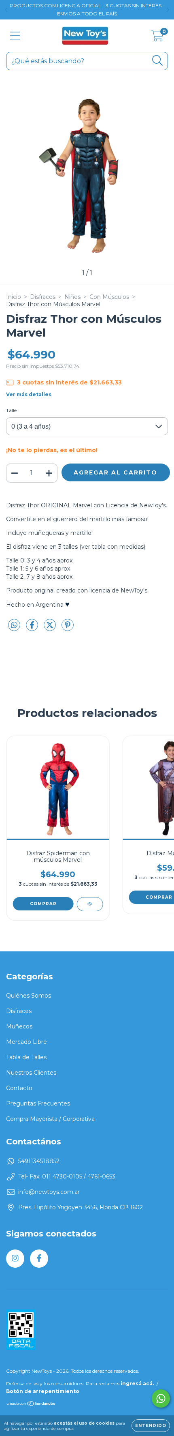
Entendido (150, 1425)
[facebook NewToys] (39, 1258)
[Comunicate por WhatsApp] (161, 1398)
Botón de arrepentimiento (42, 1391)
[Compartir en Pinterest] (68, 628)
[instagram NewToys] (15, 1258)
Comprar (43, 903)
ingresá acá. (137, 1383)
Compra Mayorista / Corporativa (50, 1119)
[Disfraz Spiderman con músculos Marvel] (89, 904)
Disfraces (42, 297)
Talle (11, 410)
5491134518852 (38, 1161)
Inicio (13, 297)
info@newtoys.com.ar (49, 1192)
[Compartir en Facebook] (33, 628)
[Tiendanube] (31, 1404)
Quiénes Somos (28, 995)
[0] (157, 37)
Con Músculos (109, 297)
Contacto (19, 1088)
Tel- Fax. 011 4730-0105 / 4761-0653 (66, 1176)
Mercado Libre (26, 1041)
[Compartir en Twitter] (50, 628)
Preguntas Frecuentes (38, 1103)
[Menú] (15, 36)
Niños (72, 297)
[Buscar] (157, 60)
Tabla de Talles (26, 1057)
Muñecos (19, 1026)
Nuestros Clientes (31, 1072)
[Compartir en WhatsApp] (14, 625)
